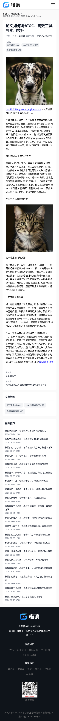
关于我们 (45, 650)
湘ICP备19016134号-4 (29, 716)
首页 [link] (5, 14)
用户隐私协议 (29, 654)
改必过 (21, 668)
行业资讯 (21, 650)
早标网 (48, 668)
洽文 (29, 668)
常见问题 (33, 650)
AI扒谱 (29, 673)
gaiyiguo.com (46, 361)
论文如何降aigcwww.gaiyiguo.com (23, 109)
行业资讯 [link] (15, 14)
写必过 (11, 668)
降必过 (38, 668)
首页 (11, 650)
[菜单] (53, 5)
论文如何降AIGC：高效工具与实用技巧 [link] (22, 16)
